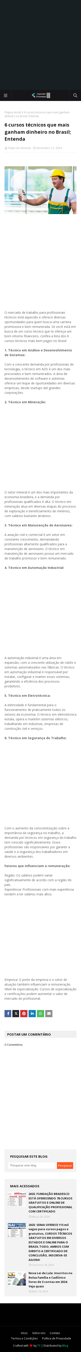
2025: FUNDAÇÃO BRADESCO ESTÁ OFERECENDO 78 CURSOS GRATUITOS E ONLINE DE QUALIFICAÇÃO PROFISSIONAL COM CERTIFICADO (50, 1202)
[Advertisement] (40, 44)
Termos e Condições (24, 1338)
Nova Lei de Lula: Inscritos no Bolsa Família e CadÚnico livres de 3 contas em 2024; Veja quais (50, 1279)
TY (38, 1346)
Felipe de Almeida (19, 148)
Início (24, 1333)
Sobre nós (38, 1333)
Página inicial (12, 112)
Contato (55, 1333)
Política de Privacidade (56, 1338)
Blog (65, 1346)
